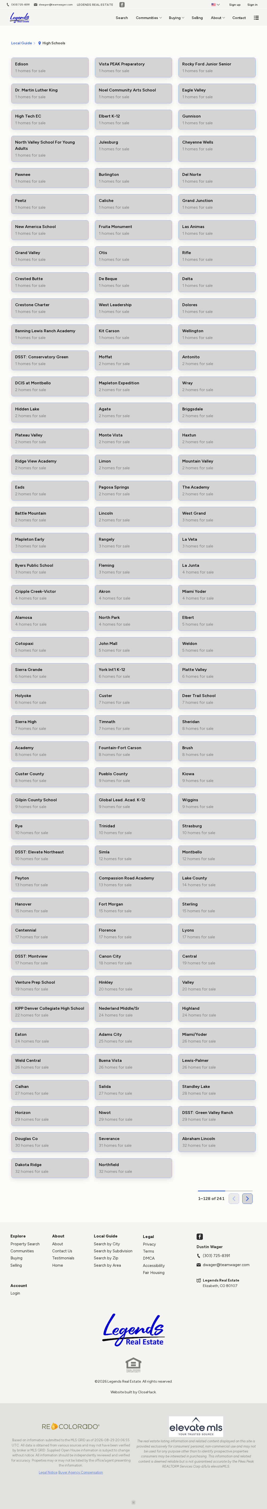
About (216, 18)
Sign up (235, 5)
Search (122, 18)
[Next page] (247, 1198)
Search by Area (107, 1265)
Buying (174, 18)
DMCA (149, 1258)
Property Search (25, 1244)
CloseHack (147, 1392)
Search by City (107, 1244)
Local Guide (106, 1236)
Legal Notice (48, 1472)
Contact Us (62, 1251)
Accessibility (154, 1265)
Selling (197, 18)
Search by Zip (106, 1258)
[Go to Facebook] (122, 4)
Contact (239, 18)
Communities (147, 18)
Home (57, 1265)
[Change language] (215, 5)
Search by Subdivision (113, 1251)
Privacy (149, 1244)
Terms (148, 1251)
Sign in (252, 5)
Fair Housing (154, 1272)
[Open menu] (256, 17)
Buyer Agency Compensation (80, 1472)
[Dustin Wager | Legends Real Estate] (133, 1330)
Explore (18, 1236)
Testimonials (63, 1258)
